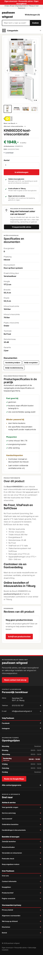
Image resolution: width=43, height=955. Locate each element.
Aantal (6, 160)
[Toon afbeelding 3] (25, 109)
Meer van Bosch (9, 123)
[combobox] (16, 23)
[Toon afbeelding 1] (8, 109)
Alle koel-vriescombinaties (14, 126)
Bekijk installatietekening (14, 368)
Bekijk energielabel (31, 362)
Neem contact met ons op (15, 680)
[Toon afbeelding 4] (34, 109)
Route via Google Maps (14, 779)
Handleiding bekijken (12, 362)
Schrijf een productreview (19, 636)
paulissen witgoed (8, 14)
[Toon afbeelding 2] (16, 109)
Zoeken (35, 23)
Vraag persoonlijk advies (21, 227)
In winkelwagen (21, 172)
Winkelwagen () (32, 15)
